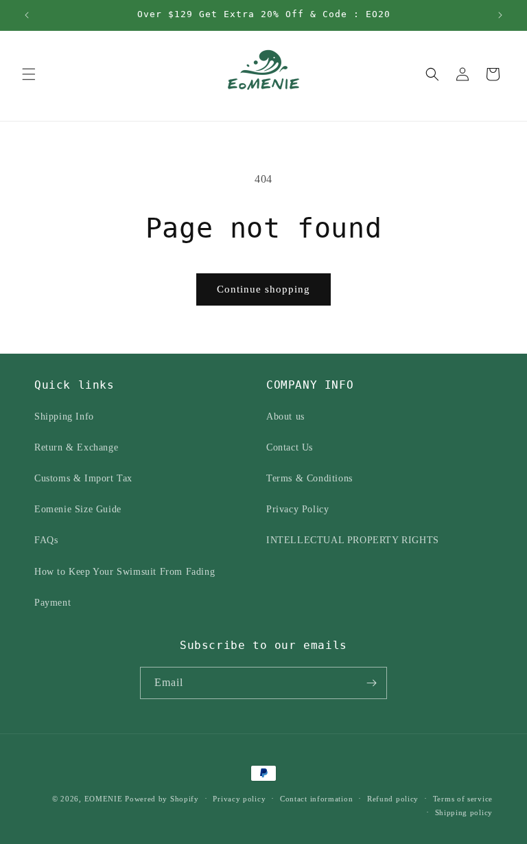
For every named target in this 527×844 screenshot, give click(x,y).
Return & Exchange (76, 447)
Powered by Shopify (162, 799)
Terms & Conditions (309, 478)
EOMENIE (103, 799)
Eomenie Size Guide (77, 509)
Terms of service (463, 799)
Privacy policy (239, 799)
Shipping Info (64, 416)
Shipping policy (464, 812)
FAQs (46, 540)
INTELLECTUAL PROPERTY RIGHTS (352, 540)
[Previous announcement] (27, 15)
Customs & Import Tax (83, 478)
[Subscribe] (371, 683)
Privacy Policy (297, 509)
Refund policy (393, 799)
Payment (52, 602)
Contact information (316, 799)
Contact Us (289, 447)
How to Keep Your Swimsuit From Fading (124, 572)
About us (285, 416)
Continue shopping (263, 289)
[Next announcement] (500, 15)
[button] (29, 74)
